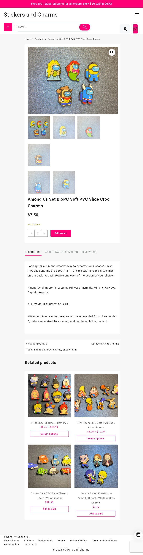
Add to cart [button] (49, 509)
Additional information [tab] (61, 252)
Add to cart (60, 233)
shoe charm (70, 349)
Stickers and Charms (31, 14)
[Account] (125, 28)
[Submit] (84, 27)
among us (39, 349)
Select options (49, 433)
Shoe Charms (111, 343)
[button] (112, 52)
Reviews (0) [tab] (89, 252)
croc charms (54, 349)
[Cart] (135, 28)
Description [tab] (33, 252)
